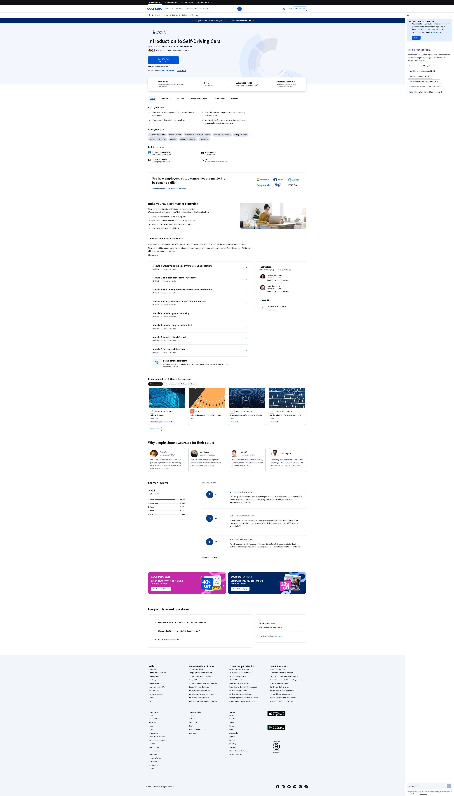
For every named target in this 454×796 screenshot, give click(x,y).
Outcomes (165, 98)
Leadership (153, 722)
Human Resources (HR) (157, 687)
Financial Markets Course (238, 690)
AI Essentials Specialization (239, 669)
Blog (190, 726)
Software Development (190, 15)
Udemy (151, 769)
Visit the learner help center (270, 627)
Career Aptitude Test (277, 669)
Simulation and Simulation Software (197, 135)
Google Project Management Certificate (203, 683)
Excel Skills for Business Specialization (243, 687)
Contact (232, 737)
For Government (154, 751)
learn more (279, 636)
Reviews (234, 98)
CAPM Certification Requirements (281, 673)
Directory (232, 744)
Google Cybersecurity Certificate (201, 673)
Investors (232, 719)
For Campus (153, 754)
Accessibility (233, 733)
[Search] (239, 9)
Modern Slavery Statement (239, 751)
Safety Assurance (240, 135)
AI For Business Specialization (240, 673)
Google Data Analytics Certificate (200, 676)
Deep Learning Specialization (239, 683)
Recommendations (199, 98)
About (152, 98)
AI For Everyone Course (237, 676)
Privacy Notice (435, 32)
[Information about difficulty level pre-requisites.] (257, 85)
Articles (232, 740)
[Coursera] (154, 9)
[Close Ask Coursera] (284, 9)
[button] (179, 9)
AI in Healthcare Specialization (240, 680)
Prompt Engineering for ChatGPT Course (243, 698)
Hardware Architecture (158, 139)
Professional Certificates (157, 737)
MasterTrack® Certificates (158, 740)
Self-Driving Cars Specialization (182, 209)
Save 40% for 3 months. (246, 20)
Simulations (204, 139)
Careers (151, 726)
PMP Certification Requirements (281, 694)
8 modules (163, 81)
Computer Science (171, 15)
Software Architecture (188, 139)
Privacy (232, 726)
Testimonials (219, 98)
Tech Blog (192, 733)
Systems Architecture (157, 135)
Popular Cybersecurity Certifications (283, 698)
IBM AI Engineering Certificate (199, 690)
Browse (157, 15)
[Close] (278, 20)
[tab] (155, 384)
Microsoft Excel (154, 690)
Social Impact (153, 761)
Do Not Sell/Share (235, 754)
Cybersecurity (154, 676)
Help (231, 729)
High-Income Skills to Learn (279, 687)
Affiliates (232, 747)
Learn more (181, 70)
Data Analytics (154, 680)
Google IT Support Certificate (199, 680)
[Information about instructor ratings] (274, 270)
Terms (231, 722)
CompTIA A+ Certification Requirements (284, 676)
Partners (192, 719)
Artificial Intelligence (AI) (157, 673)
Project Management (156, 694)
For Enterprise (154, 747)
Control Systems (175, 135)
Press (231, 715)
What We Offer (154, 719)
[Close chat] (450, 15)
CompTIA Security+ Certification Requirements (286, 680)
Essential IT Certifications (279, 683)
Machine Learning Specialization (240, 694)
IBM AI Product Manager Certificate (201, 694)
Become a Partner (155, 758)
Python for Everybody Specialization (242, 701)
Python (151, 698)
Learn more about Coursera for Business (169, 188)
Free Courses (153, 765)
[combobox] (208, 9)
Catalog (151, 729)
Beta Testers (193, 722)
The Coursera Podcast (197, 729)
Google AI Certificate (196, 669)
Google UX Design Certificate (199, 687)
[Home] (149, 15)
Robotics (173, 139)
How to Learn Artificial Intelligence (282, 690)
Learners (192, 715)
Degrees (152, 744)
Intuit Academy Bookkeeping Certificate (203, 701)
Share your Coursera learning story (282, 701)
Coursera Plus (153, 733)
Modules (180, 98)
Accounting (153, 669)
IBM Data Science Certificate (199, 698)
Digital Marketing (154, 683)
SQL (150, 701)
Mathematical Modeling (222, 135)
